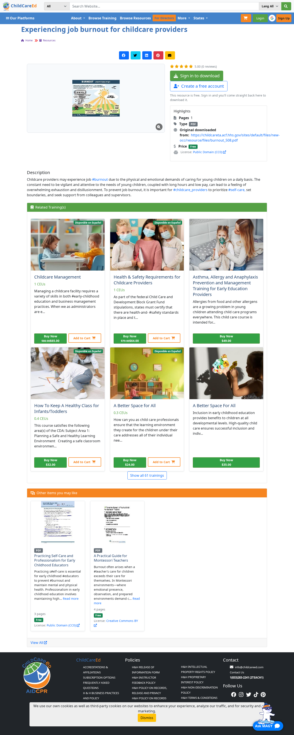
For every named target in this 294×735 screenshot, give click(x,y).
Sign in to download (199, 76)
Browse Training (102, 18)
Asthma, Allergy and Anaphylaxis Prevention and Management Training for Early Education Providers (225, 285)
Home (29, 40)
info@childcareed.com (249, 667)
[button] (96, 98)
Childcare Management (57, 277)
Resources (49, 40)
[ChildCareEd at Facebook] (233, 694)
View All (37, 642)
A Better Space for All (135, 405)
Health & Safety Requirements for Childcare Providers (147, 280)
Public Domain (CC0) (208, 152)
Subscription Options (99, 677)
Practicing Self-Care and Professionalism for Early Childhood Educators (54, 560)
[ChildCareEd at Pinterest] (263, 694)
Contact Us (237, 672)
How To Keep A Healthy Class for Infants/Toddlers (66, 408)
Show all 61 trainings (147, 475)
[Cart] (246, 18)
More (182, 18)
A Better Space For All (214, 405)
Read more (71, 598)
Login (260, 18)
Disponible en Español (88, 222)
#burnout (100, 179)
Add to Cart (81, 338)
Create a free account (202, 86)
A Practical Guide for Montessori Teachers (111, 558)
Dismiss (147, 717)
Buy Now (50, 338)
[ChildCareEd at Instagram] (241, 694)
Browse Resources (135, 18)
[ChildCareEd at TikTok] (256, 694)
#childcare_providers (190, 189)
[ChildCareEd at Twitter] (248, 694)
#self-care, (236, 189)
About (76, 18)
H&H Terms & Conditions (199, 698)
